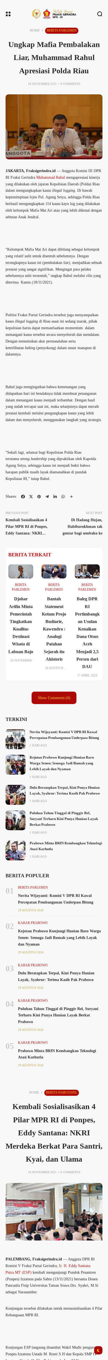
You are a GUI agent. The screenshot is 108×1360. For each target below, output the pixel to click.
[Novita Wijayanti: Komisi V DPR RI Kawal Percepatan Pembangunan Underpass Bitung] (15, 739)
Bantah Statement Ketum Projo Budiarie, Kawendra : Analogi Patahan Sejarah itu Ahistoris (54, 628)
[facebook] (23, 497)
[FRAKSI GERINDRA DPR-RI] (54, 13)
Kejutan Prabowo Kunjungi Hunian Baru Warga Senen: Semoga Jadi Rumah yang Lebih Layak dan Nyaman (62, 763)
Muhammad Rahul (50, 177)
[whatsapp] (63, 497)
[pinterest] (39, 497)
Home (35, 30)
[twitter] (31, 497)
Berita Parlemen (62, 30)
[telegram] (47, 497)
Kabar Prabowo (33, 923)
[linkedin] (55, 497)
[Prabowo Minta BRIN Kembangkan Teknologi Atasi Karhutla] (15, 850)
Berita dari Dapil (61, 1092)
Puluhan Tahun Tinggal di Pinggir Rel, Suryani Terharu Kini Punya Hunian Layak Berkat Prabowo (64, 819)
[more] (71, 496)
